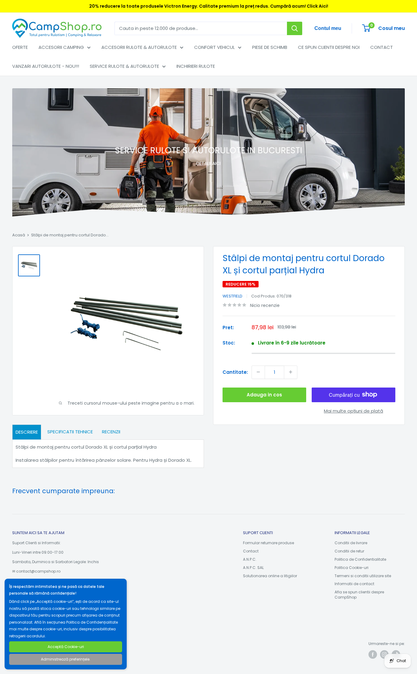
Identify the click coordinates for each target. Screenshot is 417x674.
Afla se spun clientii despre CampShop (359, 594)
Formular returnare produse (268, 542)
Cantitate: (235, 372)
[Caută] (294, 28)
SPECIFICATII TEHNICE (70, 431)
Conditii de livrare (351, 542)
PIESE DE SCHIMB (269, 47)
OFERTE (20, 47)
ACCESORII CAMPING (61, 47)
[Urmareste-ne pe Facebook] (372, 654)
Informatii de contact (354, 583)
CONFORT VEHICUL (214, 47)
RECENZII (111, 431)
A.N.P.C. (249, 559)
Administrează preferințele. (65, 659)
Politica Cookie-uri (351, 567)
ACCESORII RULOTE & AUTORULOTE (139, 47)
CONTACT (381, 47)
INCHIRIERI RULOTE (195, 66)
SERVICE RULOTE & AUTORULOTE (124, 66)
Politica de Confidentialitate (360, 559)
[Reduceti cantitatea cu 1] (258, 372)
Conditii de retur (349, 551)
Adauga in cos (264, 394)
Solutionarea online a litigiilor (270, 575)
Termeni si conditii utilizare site (363, 575)
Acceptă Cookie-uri (66, 646)
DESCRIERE (27, 432)
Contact (251, 551)
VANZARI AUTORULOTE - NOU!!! (45, 66)
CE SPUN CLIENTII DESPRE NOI (329, 47)
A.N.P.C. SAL (253, 567)
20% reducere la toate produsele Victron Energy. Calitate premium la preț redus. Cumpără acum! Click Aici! (208, 6)
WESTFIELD (232, 296)
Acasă (18, 235)
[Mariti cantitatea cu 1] (290, 372)
